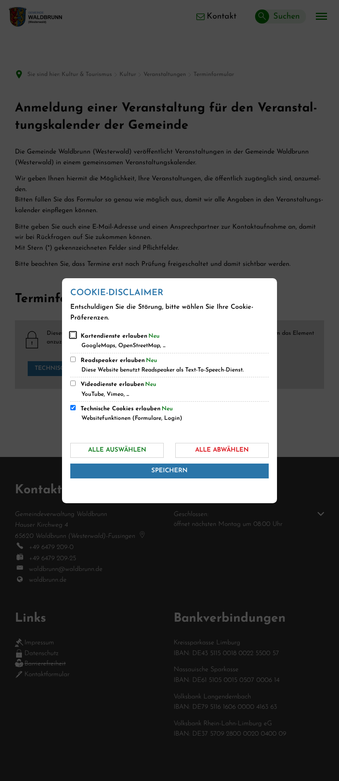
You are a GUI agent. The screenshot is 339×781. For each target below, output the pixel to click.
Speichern (169, 471)
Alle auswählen (117, 450)
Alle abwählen (222, 450)
